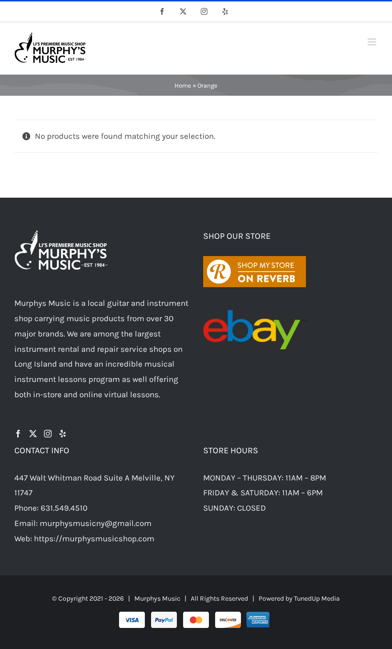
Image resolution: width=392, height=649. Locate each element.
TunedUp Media (317, 598)
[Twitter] (33, 433)
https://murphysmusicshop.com (94, 538)
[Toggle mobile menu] (373, 42)
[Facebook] (18, 433)
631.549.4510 (64, 508)
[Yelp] (62, 433)
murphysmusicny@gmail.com (96, 523)
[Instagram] (48, 433)
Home (182, 85)
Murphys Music (157, 598)
